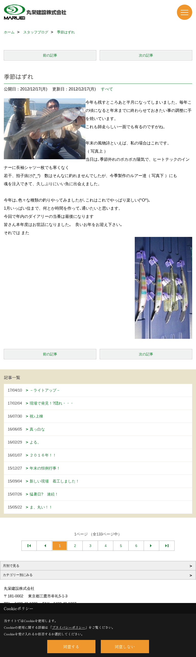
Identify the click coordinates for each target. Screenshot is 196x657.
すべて (107, 89)
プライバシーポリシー (68, 627)
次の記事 (146, 55)
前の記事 (50, 55)
